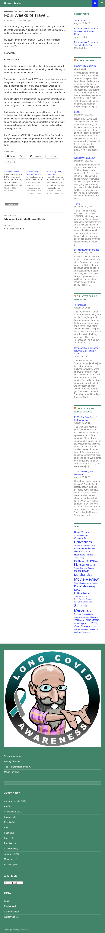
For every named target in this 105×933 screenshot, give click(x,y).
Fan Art (77, 548)
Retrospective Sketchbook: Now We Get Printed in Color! (87, 31)
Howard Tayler (12, 3)
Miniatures (9, 859)
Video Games (81, 626)
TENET (77, 204)
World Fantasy (79, 629)
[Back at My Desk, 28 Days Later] (57, 182)
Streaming (94, 617)
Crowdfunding (78, 546)
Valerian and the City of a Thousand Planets (24, 217)
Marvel (92, 565)
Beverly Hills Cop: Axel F (86, 66)
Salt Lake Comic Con (83, 602)
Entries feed (10, 906)
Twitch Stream (91, 619)
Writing (86, 629)
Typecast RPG (88, 623)
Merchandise (83, 574)
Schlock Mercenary (13, 756)
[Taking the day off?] (14, 181)
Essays (7, 817)
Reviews (8, 864)
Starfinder (86, 617)
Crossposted (23, 12)
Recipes (86, 593)
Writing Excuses (82, 632)
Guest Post (9, 849)
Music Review (92, 583)
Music (84, 583)
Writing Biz (94, 629)
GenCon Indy (82, 551)
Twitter (76, 623)
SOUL (77, 112)
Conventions (12, 204)
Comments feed (11, 912)
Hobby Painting (79, 558)
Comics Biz (81, 538)
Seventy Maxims (88, 614)
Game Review (88, 548)
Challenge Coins (81, 535)
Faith (93, 546)
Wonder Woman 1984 (84, 158)
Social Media (78, 617)
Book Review (82, 532)
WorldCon (92, 626)
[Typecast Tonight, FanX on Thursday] (36, 182)
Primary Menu (101, 3)
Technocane (80, 20)
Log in (7, 901)
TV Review (79, 620)
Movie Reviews (11, 772)
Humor (96, 561)
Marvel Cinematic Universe (84, 568)
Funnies (8, 843)
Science (77, 614)
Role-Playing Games (83, 599)
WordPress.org (11, 917)
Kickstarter (81, 564)
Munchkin (78, 583)
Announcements (10, 12)
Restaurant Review (80, 596)
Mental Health (81, 571)
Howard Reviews (85, 60)
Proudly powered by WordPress (16, 930)
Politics (78, 593)
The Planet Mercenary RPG (17, 767)
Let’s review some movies (86, 250)
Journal (32, 12)
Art (5, 806)
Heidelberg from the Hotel (16, 227)
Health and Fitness (83, 554)
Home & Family (83, 560)
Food (6, 838)
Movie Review (86, 579)
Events (87, 545)
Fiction (7, 833)
